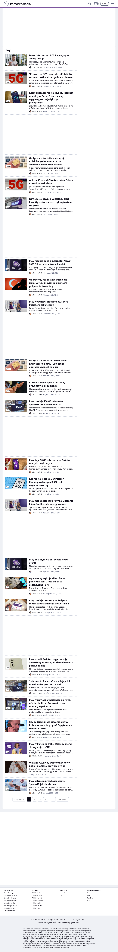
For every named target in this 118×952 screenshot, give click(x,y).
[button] (96, 3)
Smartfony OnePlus (10, 906)
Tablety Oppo (36, 908)
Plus (88, 901)
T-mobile (90, 898)
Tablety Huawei (37, 898)
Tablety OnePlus (37, 906)
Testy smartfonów (10, 911)
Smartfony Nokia (9, 903)
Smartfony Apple (9, 893)
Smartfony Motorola (10, 901)
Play (88, 895)
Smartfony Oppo (9, 908)
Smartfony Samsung (10, 895)
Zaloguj (105, 4)
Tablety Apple (36, 893)
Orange (89, 893)
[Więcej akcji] (75, 55)
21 (53, 799)
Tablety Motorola (37, 901)
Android (62, 893)
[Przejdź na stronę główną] (6, 5)
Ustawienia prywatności (69, 922)
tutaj (67, 947)
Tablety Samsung (37, 895)
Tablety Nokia (36, 903)
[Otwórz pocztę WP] (89, 4)
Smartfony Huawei (10, 898)
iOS (60, 895)
